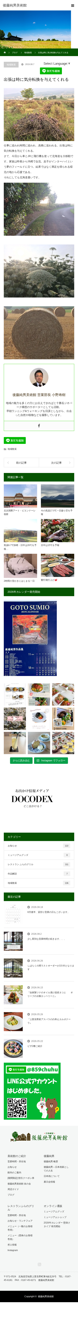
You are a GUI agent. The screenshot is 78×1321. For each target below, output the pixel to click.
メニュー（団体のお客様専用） (20, 1237)
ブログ (11, 1194)
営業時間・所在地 (17, 1161)
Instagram (13, 1250)
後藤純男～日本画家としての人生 (56, 1169)
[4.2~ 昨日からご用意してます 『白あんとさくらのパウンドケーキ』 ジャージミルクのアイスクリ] (39, 743)
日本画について (52, 1176)
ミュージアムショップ (55, 1217)
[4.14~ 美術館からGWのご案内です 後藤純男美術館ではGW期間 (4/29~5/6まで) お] (15, 719)
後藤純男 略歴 (51, 1161)
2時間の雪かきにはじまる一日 (19, 581)
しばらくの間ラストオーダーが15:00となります (50, 967)
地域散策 (11, 64)
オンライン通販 (53, 1206)
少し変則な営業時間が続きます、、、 (46, 939)
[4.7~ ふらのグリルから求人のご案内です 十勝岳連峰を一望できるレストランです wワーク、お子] (63, 719)
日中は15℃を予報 (50, 545)
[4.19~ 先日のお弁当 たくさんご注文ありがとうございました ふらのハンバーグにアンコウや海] (63, 694)
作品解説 (38, 873)
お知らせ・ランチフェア (20, 1220)
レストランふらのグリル (21, 1207)
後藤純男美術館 (46, 1296)
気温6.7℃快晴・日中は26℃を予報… (20, 547)
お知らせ (38, 845)
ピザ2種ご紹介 (34, 1046)
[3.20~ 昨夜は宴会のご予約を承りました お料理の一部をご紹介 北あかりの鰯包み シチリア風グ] (63, 743)
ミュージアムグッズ (38, 855)
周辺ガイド (13, 1189)
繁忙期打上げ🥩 (49, 580)
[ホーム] (5, 49)
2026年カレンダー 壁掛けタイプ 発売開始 (57, 1224)
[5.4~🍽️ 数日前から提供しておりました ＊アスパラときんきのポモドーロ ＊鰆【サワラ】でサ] (39, 694)
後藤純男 (49, 1156)
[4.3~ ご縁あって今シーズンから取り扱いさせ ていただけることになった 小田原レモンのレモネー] (15, 743)
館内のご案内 (14, 1172)
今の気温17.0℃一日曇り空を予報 (57, 512)
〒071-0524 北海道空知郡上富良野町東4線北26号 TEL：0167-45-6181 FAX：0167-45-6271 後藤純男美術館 (37, 1278)
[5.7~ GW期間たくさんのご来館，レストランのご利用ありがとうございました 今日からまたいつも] (15, 694)
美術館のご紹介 (17, 1156)
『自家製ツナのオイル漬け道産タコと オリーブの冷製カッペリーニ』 (50, 994)
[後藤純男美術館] (33, 5)
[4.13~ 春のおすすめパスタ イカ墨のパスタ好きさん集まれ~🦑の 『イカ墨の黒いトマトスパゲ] (39, 719)
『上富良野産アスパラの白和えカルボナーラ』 (49, 1021)
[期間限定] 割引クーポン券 (21, 1178)
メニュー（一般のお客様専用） (20, 1228)
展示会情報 (49, 1182)
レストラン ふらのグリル (38, 864)
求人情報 (12, 1244)
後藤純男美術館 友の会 (19, 1183)
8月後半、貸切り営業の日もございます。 (48, 912)
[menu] (72, 5)
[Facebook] (39, 426)
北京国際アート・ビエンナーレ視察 (20, 512)
